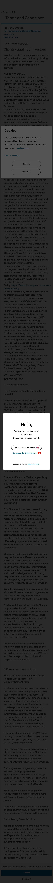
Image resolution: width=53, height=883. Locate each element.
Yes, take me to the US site (24, 448)
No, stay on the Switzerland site (25, 453)
